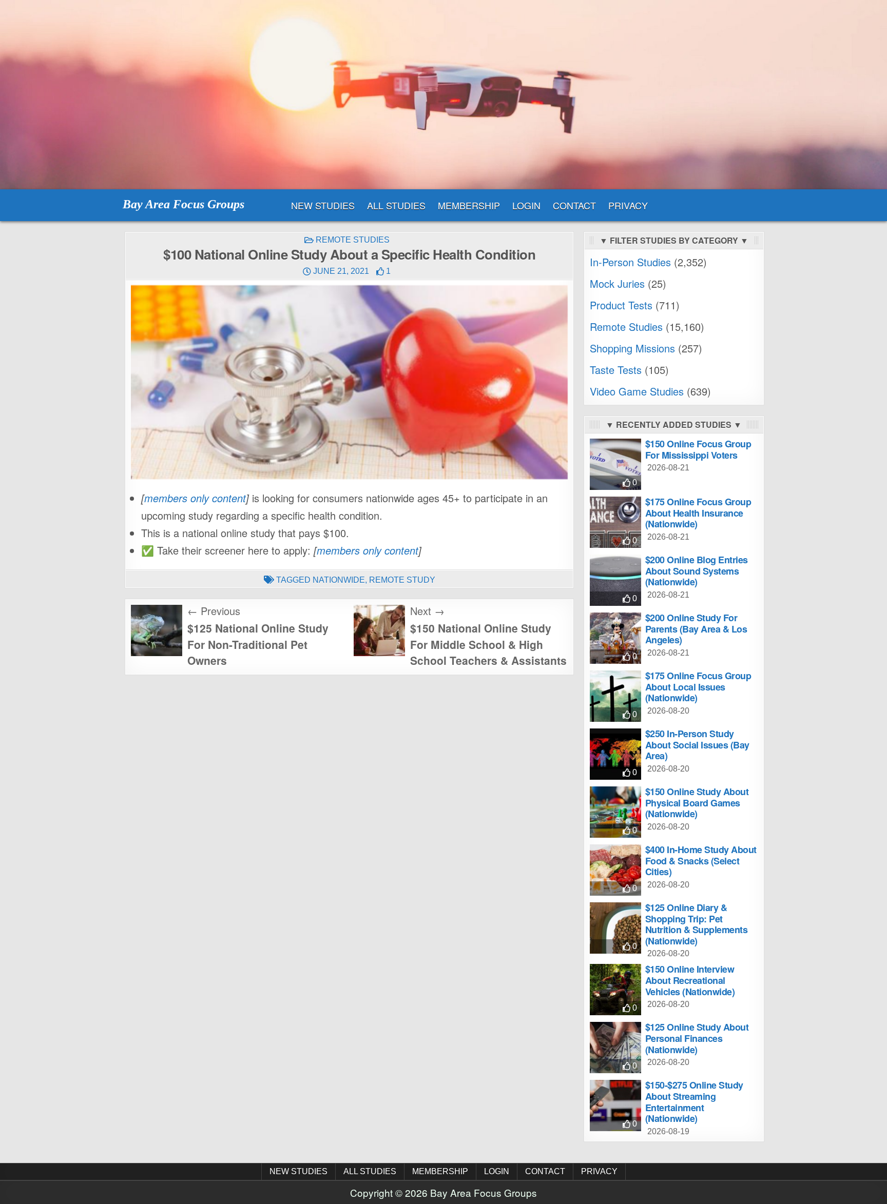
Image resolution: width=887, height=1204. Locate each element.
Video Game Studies (637, 391)
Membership (469, 205)
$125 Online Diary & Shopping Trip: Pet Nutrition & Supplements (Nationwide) (696, 924)
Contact (574, 205)
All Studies (396, 205)
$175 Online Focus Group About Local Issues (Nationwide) (698, 686)
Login (526, 205)
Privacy (628, 205)
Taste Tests (616, 369)
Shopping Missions (632, 348)
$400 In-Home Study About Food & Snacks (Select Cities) (701, 860)
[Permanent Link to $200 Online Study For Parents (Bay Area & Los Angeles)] (615, 638)
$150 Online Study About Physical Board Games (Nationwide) (697, 802)
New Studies (323, 205)
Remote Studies (353, 239)
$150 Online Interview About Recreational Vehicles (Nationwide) (690, 980)
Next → (427, 610)
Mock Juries (617, 283)
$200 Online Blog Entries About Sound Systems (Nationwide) (696, 570)
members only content (195, 497)
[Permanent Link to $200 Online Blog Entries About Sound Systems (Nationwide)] (615, 580)
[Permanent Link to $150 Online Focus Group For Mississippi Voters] (615, 464)
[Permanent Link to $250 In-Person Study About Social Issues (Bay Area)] (615, 754)
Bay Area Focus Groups (183, 204)
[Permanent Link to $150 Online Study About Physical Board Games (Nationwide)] (615, 812)
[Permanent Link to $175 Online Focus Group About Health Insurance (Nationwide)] (615, 522)
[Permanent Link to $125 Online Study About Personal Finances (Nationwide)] (615, 1047)
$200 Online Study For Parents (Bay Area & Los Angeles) (696, 628)
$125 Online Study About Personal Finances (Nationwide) (697, 1038)
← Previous (213, 610)
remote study (402, 580)
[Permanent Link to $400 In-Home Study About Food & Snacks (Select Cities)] (615, 870)
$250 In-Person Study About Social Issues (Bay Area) (697, 744)
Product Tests (621, 305)
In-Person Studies (630, 261)
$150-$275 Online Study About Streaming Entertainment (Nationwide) (694, 1101)
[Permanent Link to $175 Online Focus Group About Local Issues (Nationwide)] (615, 696)
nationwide (339, 580)
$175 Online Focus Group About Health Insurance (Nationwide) (698, 512)
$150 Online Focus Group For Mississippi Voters (698, 449)
